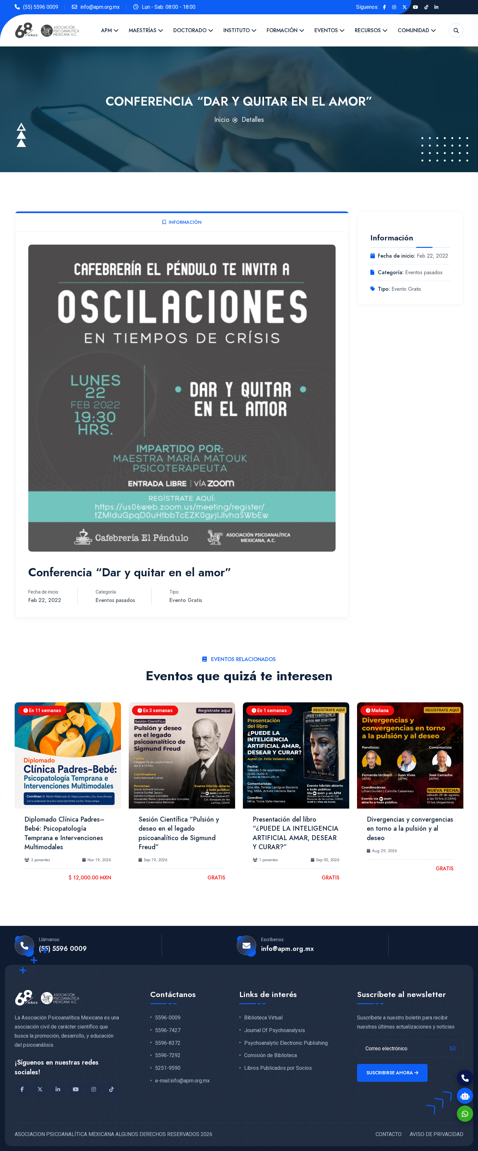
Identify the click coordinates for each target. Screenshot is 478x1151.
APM (107, 30)
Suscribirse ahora (389, 1072)
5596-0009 (167, 1018)
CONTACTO (389, 1134)
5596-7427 (167, 1030)
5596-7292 (167, 1055)
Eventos (326, 30)
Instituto (237, 30)
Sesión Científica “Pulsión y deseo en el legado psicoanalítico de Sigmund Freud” (179, 833)
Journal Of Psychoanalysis (274, 1030)
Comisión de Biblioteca (270, 1055)
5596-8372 (167, 1043)
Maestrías (143, 30)
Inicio (221, 119)
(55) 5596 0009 (40, 7)
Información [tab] (185, 222)
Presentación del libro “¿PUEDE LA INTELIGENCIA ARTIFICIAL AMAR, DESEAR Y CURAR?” (296, 833)
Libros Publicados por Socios (278, 1068)
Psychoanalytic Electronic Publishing (286, 1043)
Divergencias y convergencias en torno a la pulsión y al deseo (410, 829)
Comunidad (414, 30)
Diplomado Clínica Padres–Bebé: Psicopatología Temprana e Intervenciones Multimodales (64, 833)
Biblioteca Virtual (263, 1018)
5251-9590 (167, 1068)
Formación (283, 30)
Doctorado (190, 30)
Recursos (368, 30)
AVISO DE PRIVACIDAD (436, 1134)
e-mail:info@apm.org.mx (182, 1081)
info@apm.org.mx (100, 7)
